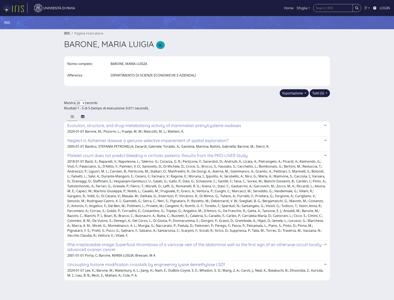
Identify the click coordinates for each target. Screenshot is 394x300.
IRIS (67, 33)
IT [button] (365, 8)
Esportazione (293, 93)
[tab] (72, 116)
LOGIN (385, 8)
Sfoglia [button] (302, 8)
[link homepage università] (54, 8)
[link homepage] (14, 8)
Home (288, 8)
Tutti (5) (318, 93)
